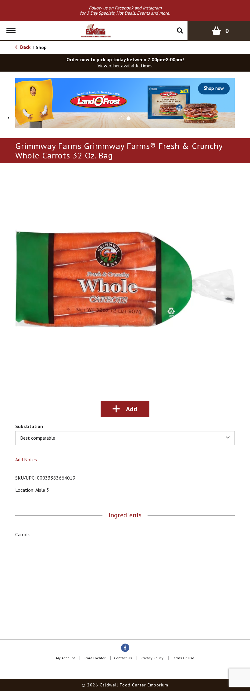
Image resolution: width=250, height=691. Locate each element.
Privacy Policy (152, 658)
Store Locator (94, 658)
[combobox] (125, 438)
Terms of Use (183, 658)
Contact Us (123, 658)
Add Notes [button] (26, 459)
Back (24, 47)
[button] (125, 102)
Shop (41, 47)
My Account (65, 658)
